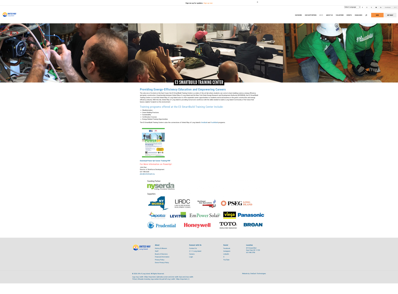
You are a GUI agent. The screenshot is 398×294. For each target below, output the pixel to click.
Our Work (298, 15)
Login (191, 257)
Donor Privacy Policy (162, 262)
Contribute (388, 7)
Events (349, 15)
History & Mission (161, 248)
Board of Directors (161, 254)
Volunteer (339, 15)
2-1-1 (321, 15)
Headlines (358, 15)
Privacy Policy (159, 260)
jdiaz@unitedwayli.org (147, 174)
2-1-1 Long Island (195, 251)
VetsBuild (204, 122)
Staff (156, 251)
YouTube (226, 260)
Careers (192, 254)
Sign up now (208, 3)
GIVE (377, 15)
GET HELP (390, 15)
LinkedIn (226, 254)
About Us (329, 15)
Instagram (226, 251)
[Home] (10, 12)
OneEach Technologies (258, 273)
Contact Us (193, 248)
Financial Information (162, 257)
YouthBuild (214, 122)
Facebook (226, 248)
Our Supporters (310, 15)
